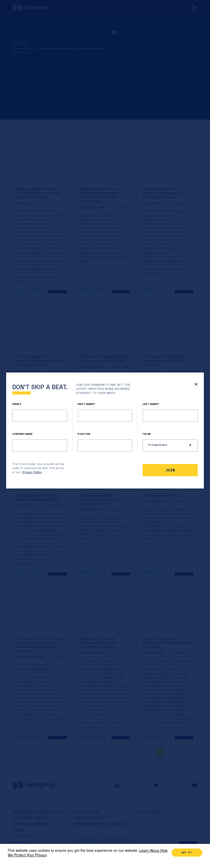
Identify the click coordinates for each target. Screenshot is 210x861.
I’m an (147, 433)
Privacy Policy (32, 472)
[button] (170, 445)
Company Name (22, 433)
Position (84, 433)
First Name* (86, 403)
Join (170, 470)
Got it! (187, 852)
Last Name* (151, 403)
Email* (17, 403)
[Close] (195, 385)
